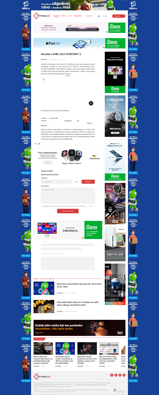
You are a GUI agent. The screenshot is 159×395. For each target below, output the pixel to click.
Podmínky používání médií (48, 385)
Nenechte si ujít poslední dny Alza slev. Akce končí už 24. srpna (79, 285)
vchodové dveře (53, 392)
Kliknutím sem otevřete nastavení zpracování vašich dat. (57, 387)
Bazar (70, 16)
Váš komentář (45, 186)
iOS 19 (74, 392)
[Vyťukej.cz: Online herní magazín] (42, 16)
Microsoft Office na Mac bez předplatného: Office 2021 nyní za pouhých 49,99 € (108, 360)
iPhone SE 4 (69, 392)
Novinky (44, 59)
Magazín (56, 16)
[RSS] (123, 375)
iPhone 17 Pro (61, 392)
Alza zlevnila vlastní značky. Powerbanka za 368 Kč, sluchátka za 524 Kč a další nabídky (64, 360)
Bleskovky (78, 16)
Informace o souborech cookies (84, 385)
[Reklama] (26, 5)
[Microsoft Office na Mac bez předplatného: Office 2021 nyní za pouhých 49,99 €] (109, 348)
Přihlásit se (88, 182)
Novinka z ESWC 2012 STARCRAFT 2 (61, 54)
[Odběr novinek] (99, 16)
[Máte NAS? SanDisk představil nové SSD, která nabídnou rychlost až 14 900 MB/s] (87, 348)
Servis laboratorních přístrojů (90, 390)
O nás (40, 387)
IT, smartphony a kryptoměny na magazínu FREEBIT (69, 390)
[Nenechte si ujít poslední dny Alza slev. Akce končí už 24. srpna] (44, 288)
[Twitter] (115, 375)
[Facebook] (111, 375)
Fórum (63, 16)
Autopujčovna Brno (103, 390)
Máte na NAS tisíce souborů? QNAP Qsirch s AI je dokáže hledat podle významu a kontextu (43, 360)
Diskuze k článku (47, 171)
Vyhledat (117, 16)
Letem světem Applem (49, 390)
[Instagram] (119, 375)
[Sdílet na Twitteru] (39, 144)
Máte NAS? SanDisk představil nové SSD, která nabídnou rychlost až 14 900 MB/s (87, 360)
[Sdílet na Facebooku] (35, 144)
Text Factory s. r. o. (53, 383)
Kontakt (89, 16)
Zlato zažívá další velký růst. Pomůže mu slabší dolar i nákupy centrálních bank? (77, 304)
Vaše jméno (44, 178)
